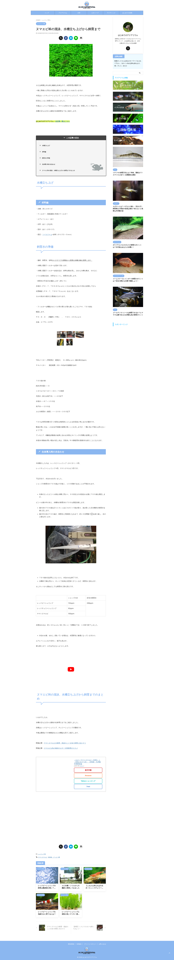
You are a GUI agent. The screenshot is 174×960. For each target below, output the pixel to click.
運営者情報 (71, 944)
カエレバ (77, 766)
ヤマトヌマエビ (42, 857)
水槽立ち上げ (46, 145)
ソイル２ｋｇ (47, 234)
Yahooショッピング (84, 781)
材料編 (44, 152)
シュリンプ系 (42, 854)
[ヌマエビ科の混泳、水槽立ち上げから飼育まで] (71, 38)
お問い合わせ (102, 944)
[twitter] (61, 38)
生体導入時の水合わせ (48, 164)
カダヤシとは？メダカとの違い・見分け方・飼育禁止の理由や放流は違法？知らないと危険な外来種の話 (128, 208)
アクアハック (111, 13)
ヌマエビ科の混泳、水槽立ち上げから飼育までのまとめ (58, 170)
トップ (47, 13)
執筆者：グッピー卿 (54, 857)
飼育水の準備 (46, 158)
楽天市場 (84, 770)
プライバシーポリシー (90, 944)
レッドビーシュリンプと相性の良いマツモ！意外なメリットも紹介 (71, 914)
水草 (79, 13)
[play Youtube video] (71, 669)
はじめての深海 (127, 13)
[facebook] (66, 38)
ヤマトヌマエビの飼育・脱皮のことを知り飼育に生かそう (65, 743)
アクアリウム (63, 13)
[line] (76, 38)
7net (84, 786)
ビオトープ (95, 13)
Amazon (84, 775)
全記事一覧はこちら (62, 121)
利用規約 (79, 944)
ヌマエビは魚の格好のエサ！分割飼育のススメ (61, 748)
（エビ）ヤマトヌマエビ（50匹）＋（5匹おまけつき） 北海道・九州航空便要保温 (83, 762)
